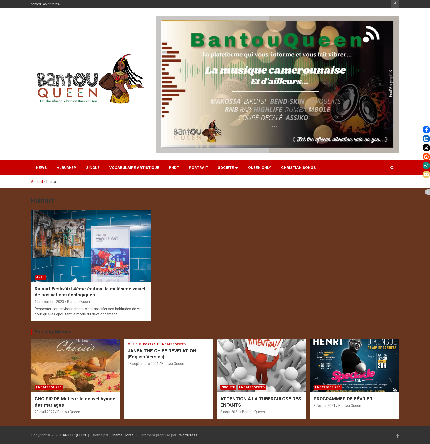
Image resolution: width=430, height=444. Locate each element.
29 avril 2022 (44, 412)
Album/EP (66, 168)
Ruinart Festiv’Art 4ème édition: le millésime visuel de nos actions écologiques (90, 292)
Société (226, 168)
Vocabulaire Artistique (134, 168)
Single (93, 168)
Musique (134, 344)
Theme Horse (122, 435)
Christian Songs (298, 168)
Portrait (198, 168)
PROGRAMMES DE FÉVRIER (343, 399)
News (41, 168)
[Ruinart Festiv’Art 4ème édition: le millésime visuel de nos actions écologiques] (91, 246)
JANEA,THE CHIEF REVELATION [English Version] (162, 354)
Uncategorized (48, 387)
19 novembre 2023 (49, 302)
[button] (426, 129)
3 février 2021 (324, 406)
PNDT (174, 168)
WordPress (188, 435)
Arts (40, 277)
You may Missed (53, 332)
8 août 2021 (229, 412)
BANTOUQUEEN (73, 435)
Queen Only (259, 168)
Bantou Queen (78, 302)
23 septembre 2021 (143, 364)
